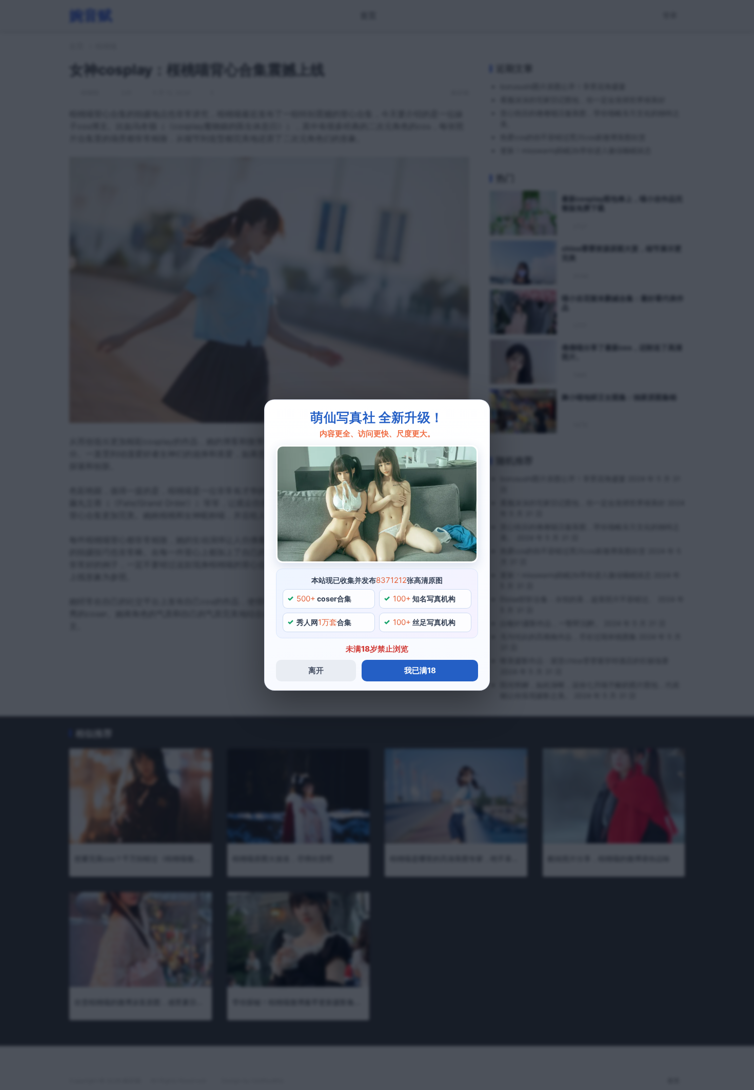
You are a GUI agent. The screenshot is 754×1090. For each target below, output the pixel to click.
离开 (316, 670)
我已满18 (420, 670)
